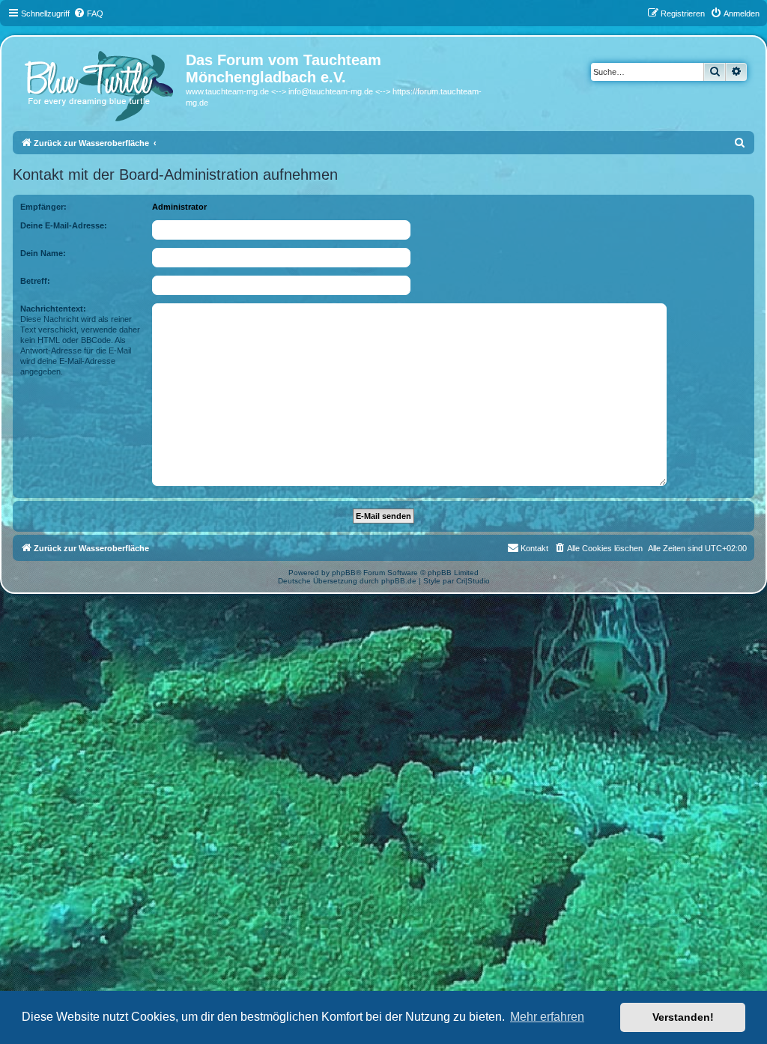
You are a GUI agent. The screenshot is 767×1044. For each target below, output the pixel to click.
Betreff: (35, 280)
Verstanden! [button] (683, 1017)
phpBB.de (398, 581)
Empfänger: (43, 206)
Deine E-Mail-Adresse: (63, 225)
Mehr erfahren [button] (547, 1016)
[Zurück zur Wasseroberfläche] (101, 82)
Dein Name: (43, 253)
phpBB (344, 572)
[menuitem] (88, 13)
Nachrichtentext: (53, 308)
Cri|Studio (473, 581)
